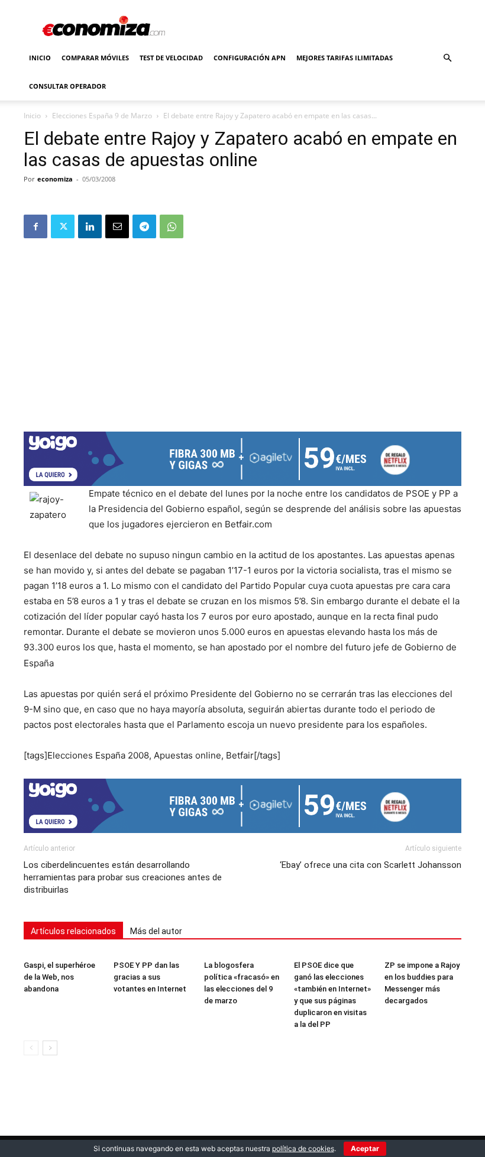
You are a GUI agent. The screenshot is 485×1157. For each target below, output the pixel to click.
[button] (447, 58)
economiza (55, 178)
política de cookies (303, 1148)
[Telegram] (144, 226)
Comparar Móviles (95, 57)
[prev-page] (31, 1048)
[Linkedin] (90, 226)
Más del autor (156, 931)
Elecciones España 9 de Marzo (102, 116)
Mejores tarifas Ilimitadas (344, 57)
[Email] (117, 226)
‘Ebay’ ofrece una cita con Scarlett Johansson (370, 865)
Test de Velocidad (171, 57)
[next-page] (50, 1048)
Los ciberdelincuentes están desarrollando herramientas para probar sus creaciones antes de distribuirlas (123, 877)
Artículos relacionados (73, 931)
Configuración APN (250, 57)
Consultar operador (67, 86)
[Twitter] (63, 226)
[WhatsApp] (171, 226)
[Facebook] (35, 226)
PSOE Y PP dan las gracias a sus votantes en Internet (150, 977)
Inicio (40, 57)
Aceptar (365, 1148)
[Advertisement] (242, 331)
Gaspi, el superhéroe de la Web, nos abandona (59, 977)
